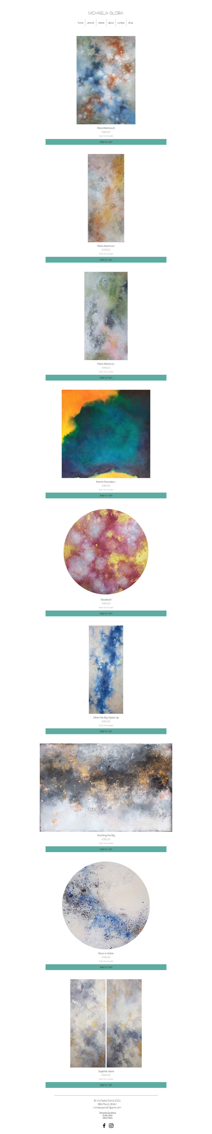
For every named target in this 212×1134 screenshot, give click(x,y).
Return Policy (108, 1118)
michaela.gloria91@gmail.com (107, 1107)
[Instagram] (111, 1126)
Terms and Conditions (107, 1113)
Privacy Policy (108, 1115)
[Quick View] (106, 80)
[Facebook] (104, 1126)
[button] (90, 22)
